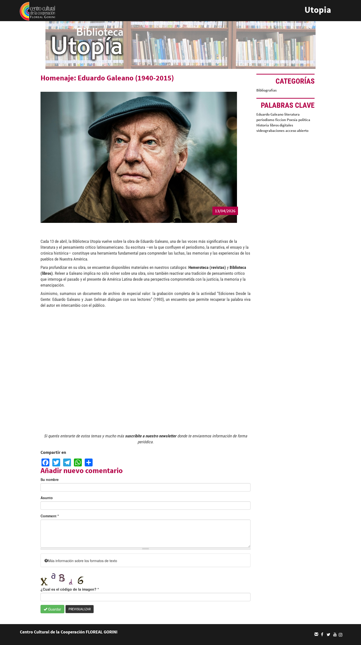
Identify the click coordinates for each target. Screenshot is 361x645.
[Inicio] (37, 10)
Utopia (318, 9)
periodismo (265, 119)
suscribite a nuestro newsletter (150, 435)
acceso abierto (296, 130)
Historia (262, 125)
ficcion (280, 119)
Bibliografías (266, 90)
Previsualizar (80, 609)
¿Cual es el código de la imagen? (70, 589)
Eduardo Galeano (269, 114)
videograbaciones (270, 130)
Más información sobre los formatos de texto (82, 560)
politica (304, 119)
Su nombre (50, 479)
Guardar (54, 609)
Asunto (47, 497)
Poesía (292, 119)
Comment (50, 515)
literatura (292, 114)
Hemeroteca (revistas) (207, 267)
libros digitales (281, 125)
